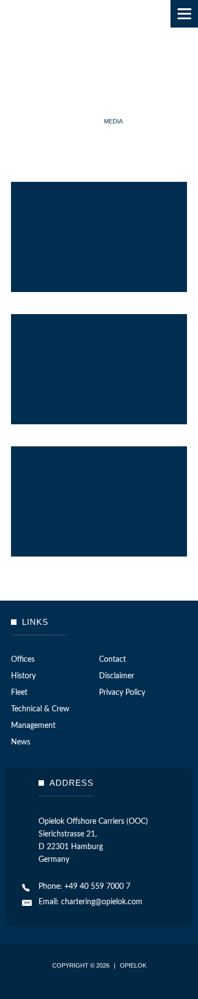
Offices (23, 659)
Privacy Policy (122, 692)
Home (85, 121)
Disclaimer (116, 676)
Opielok (40, 33)
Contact (112, 659)
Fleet (19, 692)
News (20, 742)
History (23, 676)
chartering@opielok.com (101, 902)
